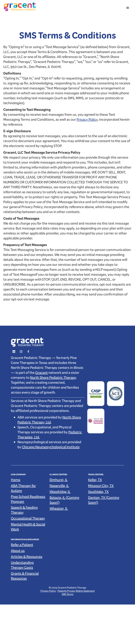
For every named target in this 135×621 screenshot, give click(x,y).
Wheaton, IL (59, 509)
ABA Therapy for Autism (23, 489)
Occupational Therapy (28, 519)
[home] (19, 6)
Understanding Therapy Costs (22, 566)
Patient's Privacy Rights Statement (76, 591)
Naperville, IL (59, 486)
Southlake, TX (98, 492)
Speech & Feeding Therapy (24, 511)
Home (15, 480)
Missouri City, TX (101, 486)
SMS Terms (67, 594)
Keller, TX (95, 480)
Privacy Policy (87, 120)
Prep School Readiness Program (28, 500)
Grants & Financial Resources (25, 577)
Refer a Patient (22, 545)
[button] (128, 8)
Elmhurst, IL (59, 480)
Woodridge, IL (60, 492)
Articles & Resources (26, 557)
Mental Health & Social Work (28, 528)
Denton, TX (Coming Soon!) (103, 501)
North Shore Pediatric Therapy (53, 378)
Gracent (41, 373)
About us (18, 551)
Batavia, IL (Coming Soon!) (64, 501)
